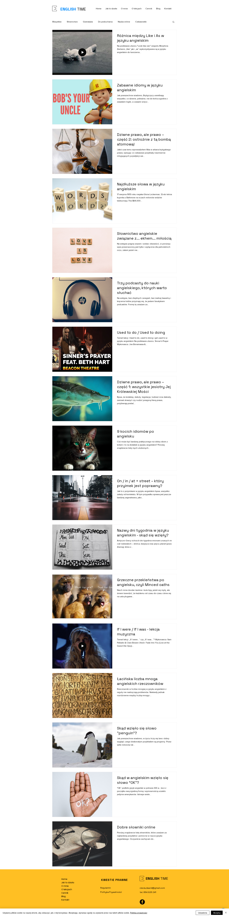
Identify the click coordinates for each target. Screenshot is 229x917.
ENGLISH (68, 9)
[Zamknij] (225, 913)
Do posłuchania (105, 22)
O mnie (65, 886)
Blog (63, 896)
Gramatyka (88, 22)
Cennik (64, 892)
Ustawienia (202, 912)
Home (64, 879)
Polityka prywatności (138, 912)
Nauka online (124, 22)
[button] (173, 22)
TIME (81, 9)
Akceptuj (216, 912)
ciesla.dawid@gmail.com (152, 888)
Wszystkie (56, 22)
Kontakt (65, 899)
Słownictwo (72, 22)
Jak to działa (67, 882)
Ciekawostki (141, 22)
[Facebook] (142, 902)
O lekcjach (66, 889)
